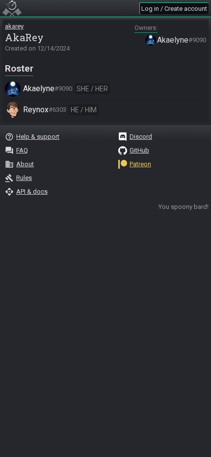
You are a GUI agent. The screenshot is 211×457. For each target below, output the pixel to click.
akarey (14, 26)
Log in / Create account (174, 8)
